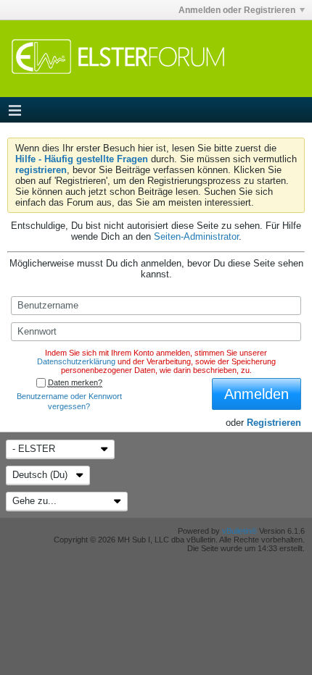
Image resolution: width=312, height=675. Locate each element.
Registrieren (274, 422)
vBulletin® (239, 531)
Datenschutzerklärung (76, 361)
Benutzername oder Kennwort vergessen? (69, 401)
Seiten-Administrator (196, 236)
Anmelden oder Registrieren (236, 10)
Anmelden (256, 394)
